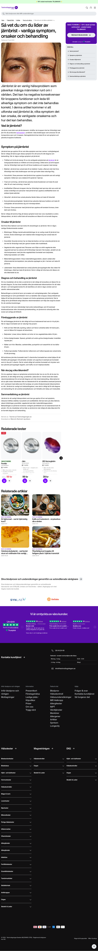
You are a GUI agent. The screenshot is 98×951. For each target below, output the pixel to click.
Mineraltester (6, 815)
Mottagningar (7, 697)
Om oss (29, 706)
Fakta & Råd (10, 20)
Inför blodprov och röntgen (10, 692)
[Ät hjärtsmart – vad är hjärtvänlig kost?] (15, 505)
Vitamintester (6, 836)
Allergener (55, 716)
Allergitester (56, 703)
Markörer (54, 713)
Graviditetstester (7, 871)
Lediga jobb (31, 697)
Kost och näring (27, 20)
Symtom (54, 723)
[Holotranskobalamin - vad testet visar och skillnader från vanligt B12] (15, 537)
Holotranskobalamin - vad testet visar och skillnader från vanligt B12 (14, 553)
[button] (48, 14)
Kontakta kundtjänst (84, 694)
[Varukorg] (91, 7)
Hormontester (6, 780)
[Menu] (95, 7)
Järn (23, 461)
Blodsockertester (7, 759)
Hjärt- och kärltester (8, 773)
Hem (3, 20)
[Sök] (87, 7)
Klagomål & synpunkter (80, 938)
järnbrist (51, 160)
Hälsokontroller (6, 787)
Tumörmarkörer (6, 878)
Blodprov (54, 690)
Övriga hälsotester (7, 822)
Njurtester (4, 808)
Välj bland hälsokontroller (79, 35)
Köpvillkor (30, 700)
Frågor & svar (81, 690)
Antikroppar (5, 892)
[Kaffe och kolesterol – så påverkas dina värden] (46, 505)
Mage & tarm (5, 794)
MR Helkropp (56, 700)
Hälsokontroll (56, 694)
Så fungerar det (82, 697)
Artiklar (18, 20)
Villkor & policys (92, 938)
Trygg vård (31, 710)
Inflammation (5, 829)
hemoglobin (20, 133)
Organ (3, 899)
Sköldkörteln (5, 885)
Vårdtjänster (56, 710)
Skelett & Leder (6, 906)
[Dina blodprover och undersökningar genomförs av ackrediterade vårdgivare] (81, 579)
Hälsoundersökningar (60, 697)
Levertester (5, 801)
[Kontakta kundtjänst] (24, 657)
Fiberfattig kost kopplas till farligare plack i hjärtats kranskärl (45, 552)
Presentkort (31, 690)
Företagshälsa (33, 694)
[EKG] (74, 748)
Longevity (55, 726)
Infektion (4, 857)
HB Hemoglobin (48, 461)
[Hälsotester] (16, 748)
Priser (28, 703)
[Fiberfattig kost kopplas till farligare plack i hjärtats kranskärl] (46, 537)
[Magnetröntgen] (52, 748)
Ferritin (4, 463)
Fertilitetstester (6, 864)
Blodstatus (5, 766)
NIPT (52, 706)
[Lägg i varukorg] (4, 480)
